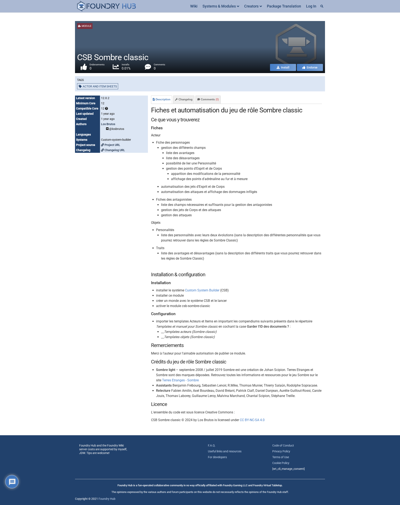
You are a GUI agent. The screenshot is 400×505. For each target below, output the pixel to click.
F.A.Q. (212, 445)
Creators (251, 6)
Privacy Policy (281, 451)
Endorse (312, 67)
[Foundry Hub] (106, 6)
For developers (217, 457)
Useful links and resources (224, 451)
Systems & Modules (219, 6)
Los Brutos (108, 124)
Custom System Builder (202, 290)
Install (284, 67)
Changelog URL (114, 150)
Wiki (194, 6)
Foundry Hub (107, 498)
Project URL (112, 145)
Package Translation (284, 6)
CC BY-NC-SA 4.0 (252, 420)
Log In (311, 6)
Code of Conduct (283, 445)
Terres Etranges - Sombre (180, 380)
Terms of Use (280, 457)
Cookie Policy (280, 463)
